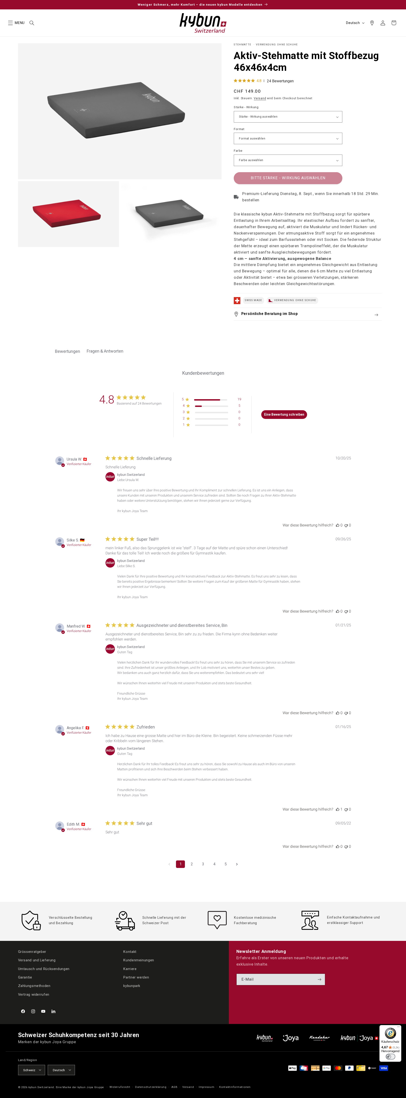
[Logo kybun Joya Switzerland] (364, 1038)
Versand (260, 98)
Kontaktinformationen (235, 1087)
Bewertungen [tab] (67, 351)
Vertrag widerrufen (33, 994)
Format (239, 129)
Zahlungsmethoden (34, 986)
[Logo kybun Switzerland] (265, 1038)
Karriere (130, 969)
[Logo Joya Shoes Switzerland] (290, 1038)
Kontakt (129, 952)
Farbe (238, 151)
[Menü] (398, 1028)
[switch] (390, 1056)
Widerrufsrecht (119, 1087)
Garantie (25, 977)
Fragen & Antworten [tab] (105, 351)
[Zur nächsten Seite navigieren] (236, 864)
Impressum (207, 1087)
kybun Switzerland (41, 1087)
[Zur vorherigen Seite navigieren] (169, 864)
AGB (174, 1087)
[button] (10, 22)
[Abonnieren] (319, 979)
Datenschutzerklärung (151, 1087)
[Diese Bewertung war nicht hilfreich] (346, 525)
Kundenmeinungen (138, 960)
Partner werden (136, 977)
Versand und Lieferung (37, 960)
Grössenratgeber (32, 952)
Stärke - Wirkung (246, 107)
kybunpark (131, 986)
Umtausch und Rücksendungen (44, 969)
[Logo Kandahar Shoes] (319, 1038)
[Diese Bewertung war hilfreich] (337, 525)
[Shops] (372, 22)
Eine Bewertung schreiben (284, 414)
